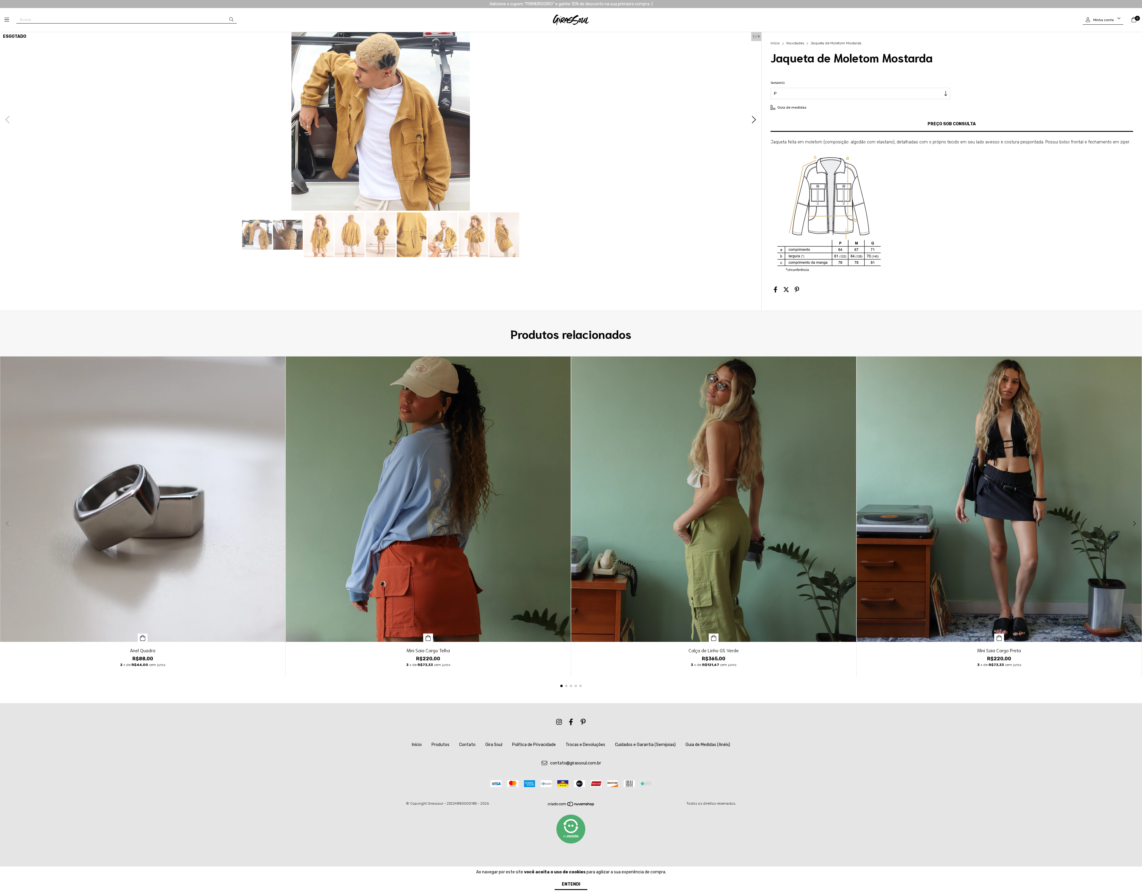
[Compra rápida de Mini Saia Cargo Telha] (428, 638)
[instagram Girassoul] (559, 722)
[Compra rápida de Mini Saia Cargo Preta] (999, 638)
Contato (467, 744)
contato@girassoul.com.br (575, 763)
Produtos (440, 744)
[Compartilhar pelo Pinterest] (797, 290)
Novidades (795, 43)
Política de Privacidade (534, 744)
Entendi (571, 884)
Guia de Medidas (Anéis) (707, 744)
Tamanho (778, 83)
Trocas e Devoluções (585, 744)
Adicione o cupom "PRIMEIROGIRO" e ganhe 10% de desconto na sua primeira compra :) (571, 4)
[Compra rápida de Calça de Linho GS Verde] (714, 638)
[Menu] (10, 20)
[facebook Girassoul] (571, 722)
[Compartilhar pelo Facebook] (775, 290)
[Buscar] (231, 19)
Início (775, 43)
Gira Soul (493, 744)
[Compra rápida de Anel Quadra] (143, 638)
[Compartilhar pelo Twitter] (786, 290)
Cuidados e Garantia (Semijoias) (645, 744)
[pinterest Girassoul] (583, 722)
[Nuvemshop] (571, 805)
